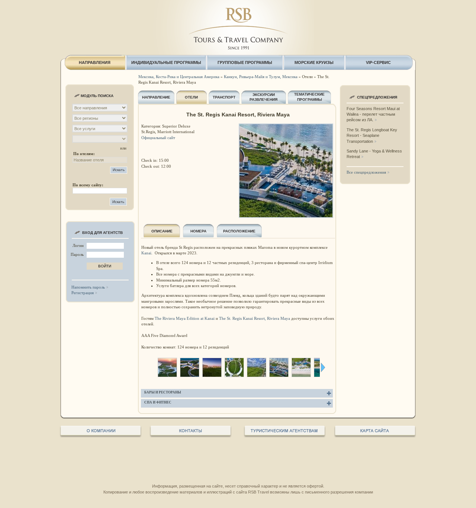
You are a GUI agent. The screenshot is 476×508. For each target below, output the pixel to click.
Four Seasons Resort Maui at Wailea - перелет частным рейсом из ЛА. (373, 114)
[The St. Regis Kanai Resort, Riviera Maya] (167, 375)
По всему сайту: (88, 185)
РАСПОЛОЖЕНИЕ (239, 231)
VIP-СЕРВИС (378, 62)
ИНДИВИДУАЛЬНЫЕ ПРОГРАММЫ (166, 62)
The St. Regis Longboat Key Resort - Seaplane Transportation (372, 136)
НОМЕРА (198, 231)
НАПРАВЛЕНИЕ (156, 97)
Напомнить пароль (88, 287)
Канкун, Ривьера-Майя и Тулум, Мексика (261, 76)
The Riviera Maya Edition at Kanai (185, 318)
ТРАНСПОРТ (224, 97)
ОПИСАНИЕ (162, 231)
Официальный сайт (158, 137)
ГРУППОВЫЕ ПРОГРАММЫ (245, 62)
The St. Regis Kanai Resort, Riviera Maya (254, 318)
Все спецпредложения (366, 172)
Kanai (146, 253)
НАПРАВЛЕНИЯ (94, 62)
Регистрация (82, 292)
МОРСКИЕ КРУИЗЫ (314, 62)
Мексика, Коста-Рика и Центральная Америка (178, 76)
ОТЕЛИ (191, 97)
